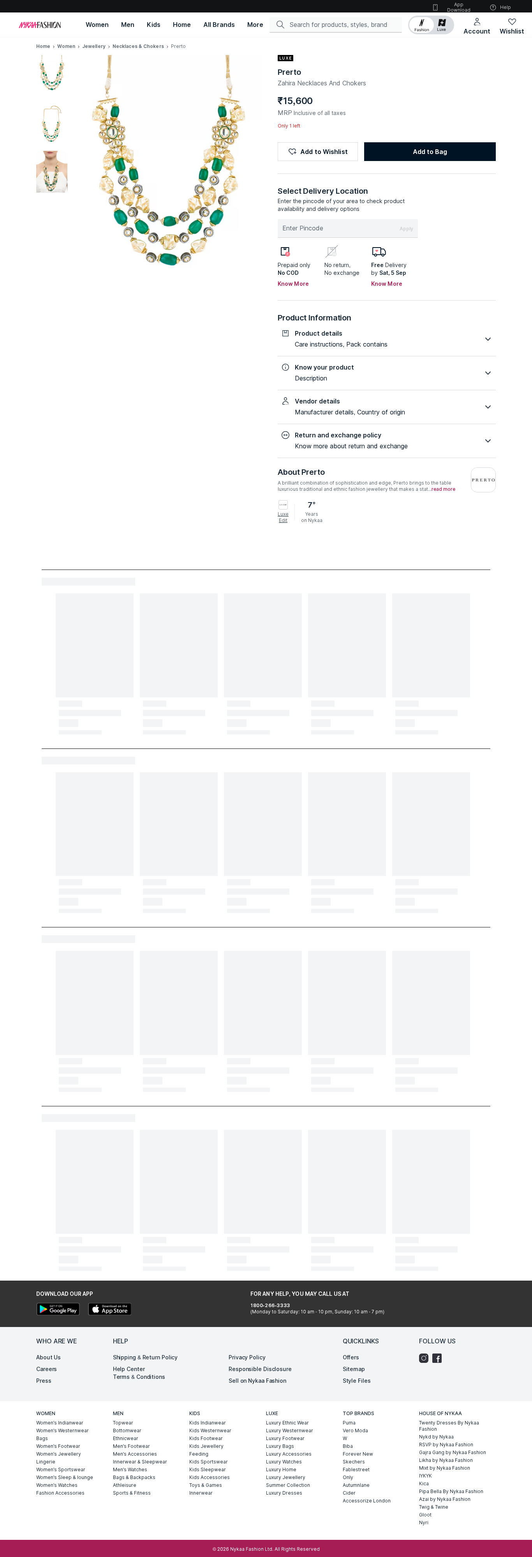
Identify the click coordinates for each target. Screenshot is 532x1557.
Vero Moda (355, 1430)
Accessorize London (367, 1501)
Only (348, 1477)
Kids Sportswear (208, 1462)
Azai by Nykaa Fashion (444, 1499)
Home (43, 46)
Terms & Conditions (139, 1376)
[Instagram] (425, 1358)
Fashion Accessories (60, 1493)
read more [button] (443, 489)
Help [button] (505, 7)
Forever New (358, 1454)
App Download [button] (458, 7)
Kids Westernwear (210, 1430)
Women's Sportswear (60, 1469)
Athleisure (124, 1485)
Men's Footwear (131, 1446)
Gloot (425, 1515)
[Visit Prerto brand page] (483, 480)
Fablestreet (356, 1469)
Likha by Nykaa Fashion (446, 1460)
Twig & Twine (433, 1507)
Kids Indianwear (207, 1423)
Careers (46, 1369)
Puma (349, 1423)
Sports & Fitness (132, 1493)
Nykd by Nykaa (436, 1437)
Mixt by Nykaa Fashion (444, 1468)
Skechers (354, 1462)
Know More (293, 283)
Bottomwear (127, 1430)
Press (43, 1380)
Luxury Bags (280, 1446)
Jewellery (94, 46)
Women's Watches (57, 1485)
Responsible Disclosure (260, 1369)
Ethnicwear (125, 1438)
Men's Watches (130, 1469)
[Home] (40, 25)
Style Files (357, 1380)
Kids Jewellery (206, 1446)
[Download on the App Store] (109, 1310)
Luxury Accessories (289, 1454)
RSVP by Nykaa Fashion (446, 1444)
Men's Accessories (135, 1454)
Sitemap (354, 1369)
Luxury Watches (284, 1462)
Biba (348, 1446)
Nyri (423, 1522)
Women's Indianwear (59, 1423)
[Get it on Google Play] (58, 1310)
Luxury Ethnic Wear (287, 1423)
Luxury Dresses (284, 1493)
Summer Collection (288, 1485)
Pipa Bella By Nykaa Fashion (451, 1491)
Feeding (198, 1454)
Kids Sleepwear (207, 1469)
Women (66, 46)
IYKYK (425, 1476)
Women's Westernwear (62, 1430)
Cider (349, 1493)
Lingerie (45, 1462)
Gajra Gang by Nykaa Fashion (452, 1452)
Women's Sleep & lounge (64, 1477)
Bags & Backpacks (134, 1477)
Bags (42, 1438)
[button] (431, 25)
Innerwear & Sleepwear (140, 1462)
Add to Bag (430, 152)
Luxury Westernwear (289, 1430)
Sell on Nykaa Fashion (257, 1380)
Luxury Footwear (285, 1438)
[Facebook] (439, 1358)
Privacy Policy (247, 1357)
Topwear (123, 1423)
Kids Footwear (206, 1438)
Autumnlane (356, 1485)
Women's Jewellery (58, 1454)
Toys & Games (205, 1485)
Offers (351, 1357)
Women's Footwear (58, 1446)
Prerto (289, 72)
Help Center (129, 1369)
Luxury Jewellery (285, 1477)
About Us (48, 1357)
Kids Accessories (209, 1477)
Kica (424, 1483)
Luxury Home (281, 1469)
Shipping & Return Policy (145, 1357)
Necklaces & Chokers (138, 46)
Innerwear (201, 1493)
